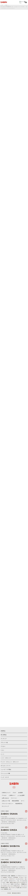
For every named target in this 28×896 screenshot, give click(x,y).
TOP (2, 5)
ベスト (2, 750)
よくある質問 (21, 795)
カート (22, 800)
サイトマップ (5, 806)
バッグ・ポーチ (5, 777)
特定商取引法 (18, 803)
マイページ (14, 798)
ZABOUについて (6, 792)
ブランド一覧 (4, 742)
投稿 (6, 5)
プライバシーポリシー (7, 803)
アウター (3, 746)
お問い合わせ (5, 798)
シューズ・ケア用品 (6, 769)
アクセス (4, 795)
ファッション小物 (5, 773)
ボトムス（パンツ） (6, 765)
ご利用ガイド (12, 795)
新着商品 (3, 730)
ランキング (3, 738)
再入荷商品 (3, 734)
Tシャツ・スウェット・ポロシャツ (10, 761)
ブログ (14, 792)
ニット (2, 754)
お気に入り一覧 (6, 800)
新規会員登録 (15, 800)
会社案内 (20, 792)
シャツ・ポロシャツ (6, 758)
